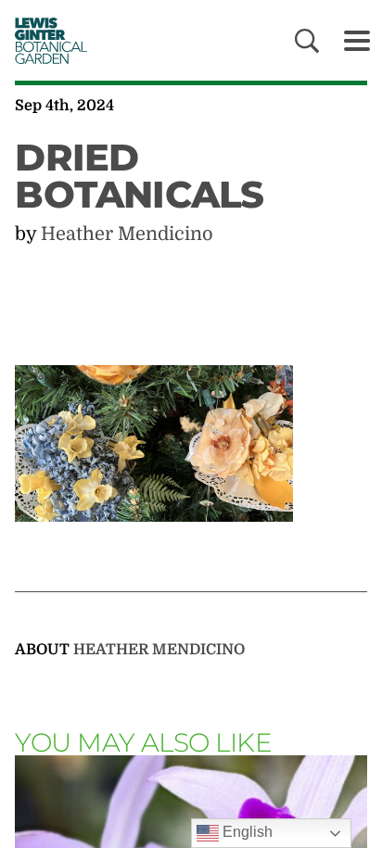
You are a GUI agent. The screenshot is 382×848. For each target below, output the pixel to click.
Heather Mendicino (127, 234)
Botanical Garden (46, 40)
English (246, 832)
